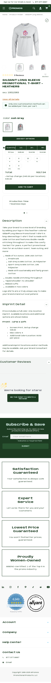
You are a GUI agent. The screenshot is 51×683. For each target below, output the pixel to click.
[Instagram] (10, 587)
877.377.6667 (41, 2)
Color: (13, 118)
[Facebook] (18, 587)
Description (12, 221)
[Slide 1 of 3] (19, 67)
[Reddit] (40, 587)
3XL (19, 168)
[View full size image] (47, 20)
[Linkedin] (3, 587)
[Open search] (34, 8)
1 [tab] (24, 213)
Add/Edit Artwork (25, 139)
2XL (9, 168)
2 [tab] (26, 212)
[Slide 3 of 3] (43, 67)
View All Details (10, 99)
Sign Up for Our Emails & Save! (17, 2)
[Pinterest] (25, 587)
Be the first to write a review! (23, 398)
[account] (40, 8)
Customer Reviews (15, 362)
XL (37, 161)
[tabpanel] (25, 203)
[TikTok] (33, 587)
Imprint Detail (13, 304)
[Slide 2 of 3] (31, 67)
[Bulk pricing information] (4, 148)
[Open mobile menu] (3, 8)
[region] (13, 75)
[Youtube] (48, 587)
